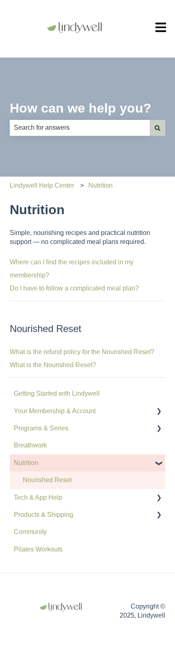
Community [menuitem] (30, 531)
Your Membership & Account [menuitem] (55, 411)
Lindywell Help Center (42, 185)
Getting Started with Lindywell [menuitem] (57, 393)
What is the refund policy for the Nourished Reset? (82, 351)
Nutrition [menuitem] (26, 462)
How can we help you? (80, 108)
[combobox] (80, 127)
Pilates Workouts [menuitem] (38, 549)
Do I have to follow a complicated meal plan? (74, 288)
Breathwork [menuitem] (30, 445)
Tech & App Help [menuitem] (38, 497)
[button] (158, 411)
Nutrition (100, 185)
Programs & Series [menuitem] (41, 428)
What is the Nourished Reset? (53, 364)
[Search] (157, 127)
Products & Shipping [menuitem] (43, 514)
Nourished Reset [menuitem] (47, 479)
